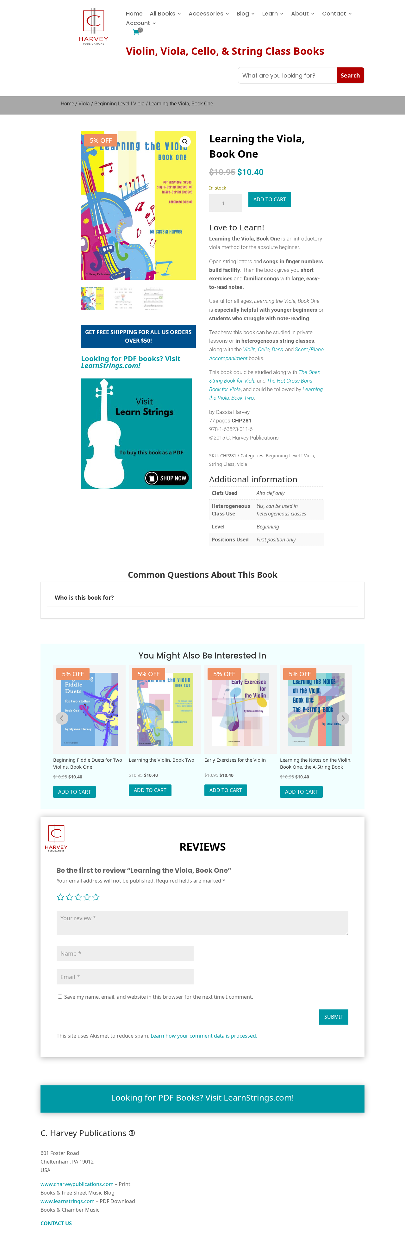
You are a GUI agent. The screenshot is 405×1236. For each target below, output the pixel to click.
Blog (243, 14)
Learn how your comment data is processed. (204, 1035)
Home (134, 14)
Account (138, 24)
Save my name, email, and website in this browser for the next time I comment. (158, 996)
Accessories (206, 14)
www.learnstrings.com (67, 1201)
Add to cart (269, 199)
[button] (185, 141)
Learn (270, 14)
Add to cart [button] (74, 791)
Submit (333, 1016)
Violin (249, 349)
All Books (162, 14)
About (300, 14)
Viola (84, 104)
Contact (334, 14)
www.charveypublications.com (77, 1184)
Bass (277, 349)
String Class (221, 464)
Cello (264, 349)
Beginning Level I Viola (119, 104)
